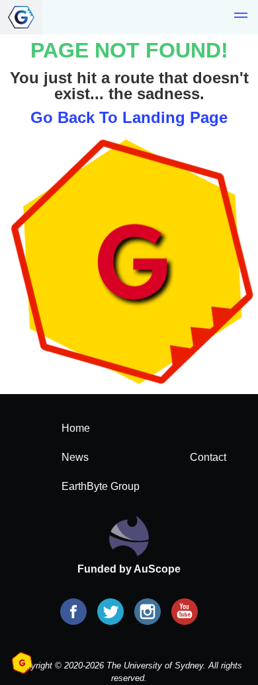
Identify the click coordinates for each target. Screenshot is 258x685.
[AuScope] (129, 535)
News (75, 457)
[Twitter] (110, 613)
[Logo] (21, 17)
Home (76, 428)
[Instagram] (147, 613)
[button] (241, 17)
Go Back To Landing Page (129, 117)
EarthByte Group (101, 486)
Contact (208, 457)
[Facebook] (73, 613)
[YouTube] (184, 613)
